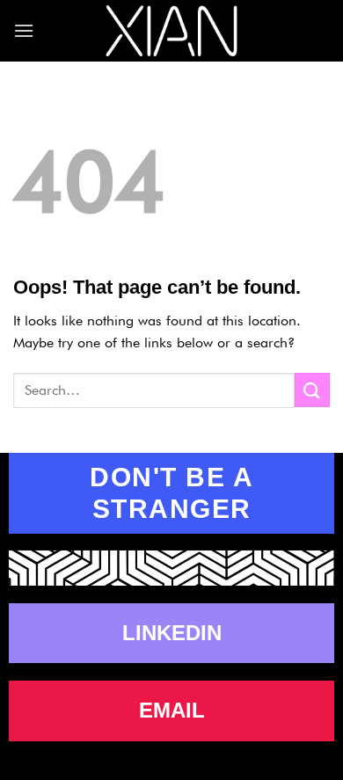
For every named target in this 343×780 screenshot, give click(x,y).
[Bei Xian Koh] (171, 31)
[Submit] (312, 390)
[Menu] (23, 30)
